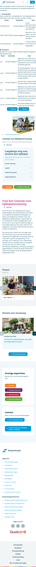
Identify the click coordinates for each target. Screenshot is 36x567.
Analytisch (5, 50)
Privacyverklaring (18, 551)
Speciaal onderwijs (24, 187)
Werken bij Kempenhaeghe (13, 510)
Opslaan (13, 109)
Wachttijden (8, 479)
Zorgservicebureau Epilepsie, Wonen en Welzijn (18, 428)
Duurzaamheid (9, 489)
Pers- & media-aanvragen (18, 563)
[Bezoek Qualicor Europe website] (18, 532)
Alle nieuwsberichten (19, 354)
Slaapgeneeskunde (15, 390)
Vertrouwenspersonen (16, 420)
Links (18, 560)
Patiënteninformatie (11, 469)
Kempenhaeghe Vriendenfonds (14, 503)
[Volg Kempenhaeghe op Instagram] (23, 526)
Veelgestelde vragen (11, 472)
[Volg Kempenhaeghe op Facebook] (13, 526)
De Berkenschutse (10, 513)
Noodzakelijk (6, 14)
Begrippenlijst (9, 475)
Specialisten (8, 465)
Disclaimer (18, 548)
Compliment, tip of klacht (13, 492)
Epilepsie (9, 187)
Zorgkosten (8, 485)
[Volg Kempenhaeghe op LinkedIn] (18, 526)
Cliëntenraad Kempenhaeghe (14, 507)
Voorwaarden (18, 545)
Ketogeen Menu (10, 517)
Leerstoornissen (14, 394)
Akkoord (24, 109)
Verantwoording (18, 557)
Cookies (18, 554)
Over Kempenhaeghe (11, 462)
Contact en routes (10, 482)
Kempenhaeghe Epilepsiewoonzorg (16, 500)
